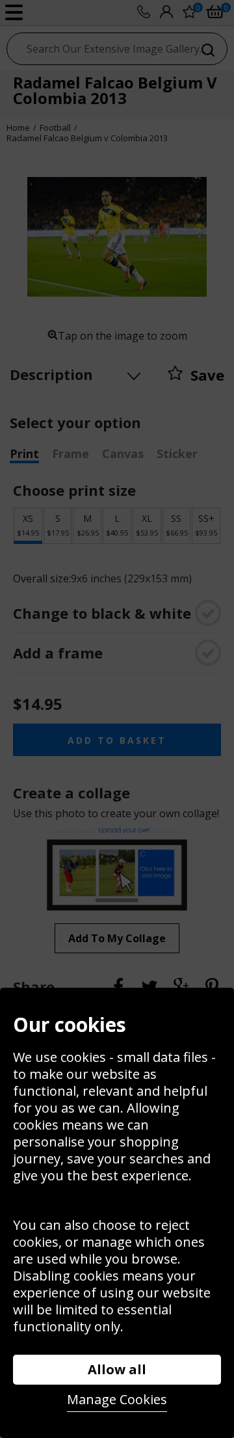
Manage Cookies (117, 1399)
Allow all (117, 1369)
